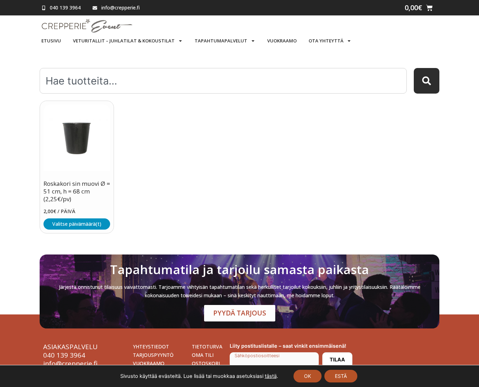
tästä (271, 376)
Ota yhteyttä (326, 41)
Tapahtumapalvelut (221, 41)
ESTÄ (341, 376)
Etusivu (51, 41)
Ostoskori (206, 363)
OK (307, 376)
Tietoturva (207, 346)
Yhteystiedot (151, 346)
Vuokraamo (282, 41)
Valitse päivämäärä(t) (76, 223)
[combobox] (223, 81)
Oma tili (203, 355)
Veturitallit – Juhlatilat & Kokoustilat (124, 41)
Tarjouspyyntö (153, 355)
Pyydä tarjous (239, 313)
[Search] (426, 81)
